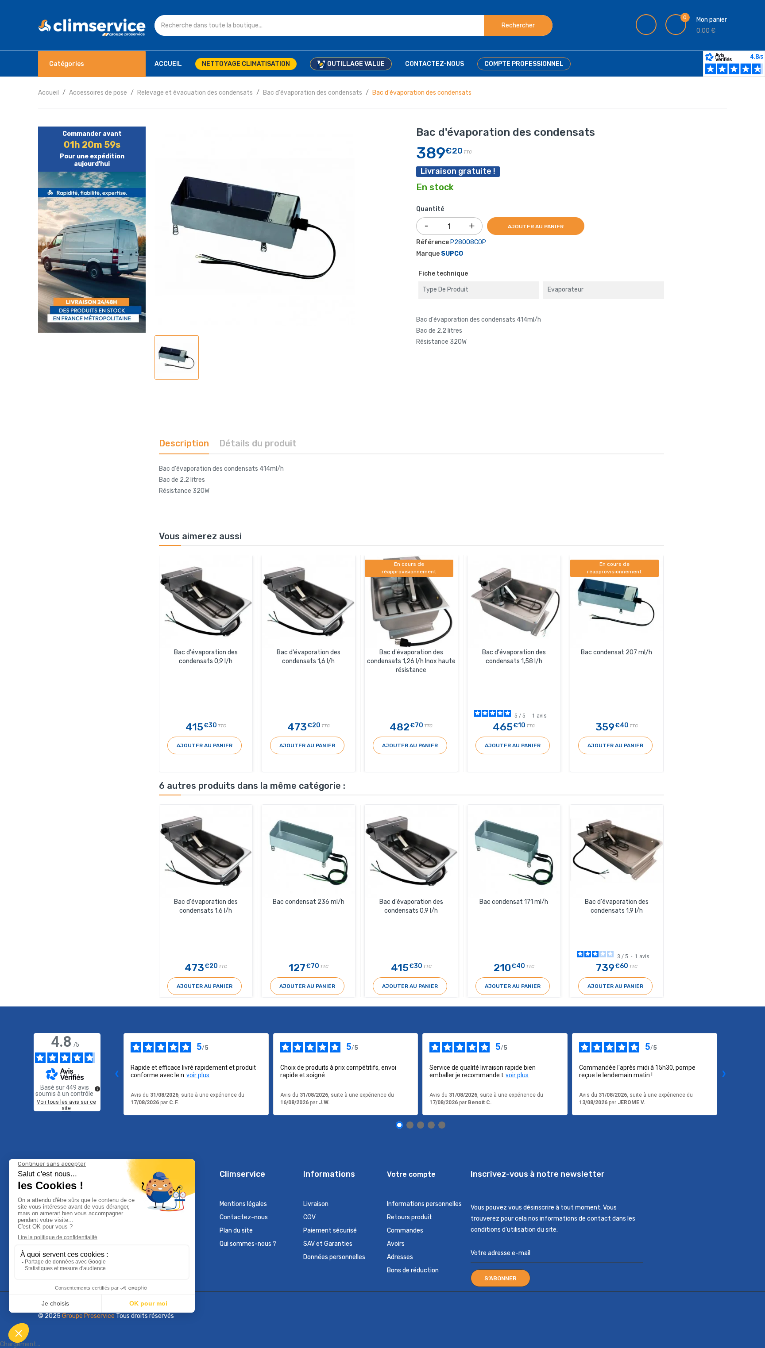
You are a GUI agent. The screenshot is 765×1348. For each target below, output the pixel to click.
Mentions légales (243, 1204)
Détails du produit (258, 443)
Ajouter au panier (536, 226)
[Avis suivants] (724, 1074)
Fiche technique (443, 273)
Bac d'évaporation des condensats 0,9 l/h (206, 657)
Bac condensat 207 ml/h (616, 652)
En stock (435, 188)
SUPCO (452, 253)
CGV (309, 1217)
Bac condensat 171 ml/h (513, 902)
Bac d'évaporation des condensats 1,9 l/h (617, 906)
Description (184, 443)
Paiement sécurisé (330, 1230)
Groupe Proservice (89, 1316)
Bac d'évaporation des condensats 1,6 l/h (308, 657)
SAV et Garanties (327, 1244)
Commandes (405, 1230)
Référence (432, 242)
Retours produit (409, 1217)
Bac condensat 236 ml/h (308, 902)
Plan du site (236, 1230)
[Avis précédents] (116, 1074)
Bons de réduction (413, 1270)
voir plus (197, 1075)
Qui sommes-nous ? (248, 1244)
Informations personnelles (424, 1204)
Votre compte (411, 1174)
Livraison (315, 1204)
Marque (428, 253)
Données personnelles (334, 1257)
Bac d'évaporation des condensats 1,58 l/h (514, 657)
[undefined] (97, 1088)
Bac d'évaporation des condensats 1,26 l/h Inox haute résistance (411, 661)
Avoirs (396, 1244)
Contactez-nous (244, 1217)
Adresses (400, 1257)
